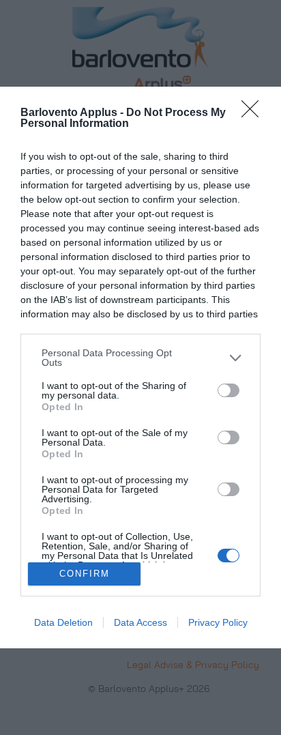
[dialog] (140, 367)
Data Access (140, 622)
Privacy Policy (218, 622)
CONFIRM (84, 573)
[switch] (228, 390)
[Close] (254, 113)
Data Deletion (63, 622)
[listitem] (140, 357)
